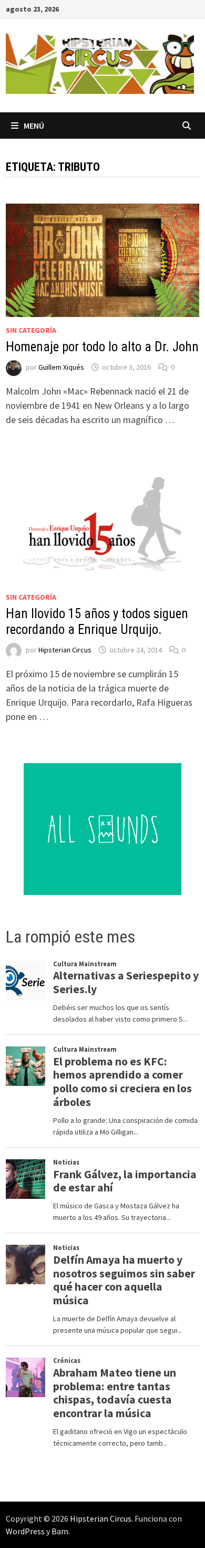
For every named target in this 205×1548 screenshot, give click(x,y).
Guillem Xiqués (61, 367)
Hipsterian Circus (64, 650)
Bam (60, 1531)
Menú (34, 125)
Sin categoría (31, 330)
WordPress (25, 1531)
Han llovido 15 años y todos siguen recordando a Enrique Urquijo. (97, 621)
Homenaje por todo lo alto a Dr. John (102, 346)
